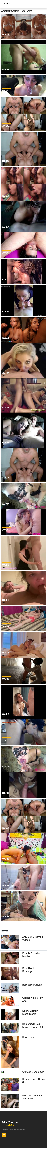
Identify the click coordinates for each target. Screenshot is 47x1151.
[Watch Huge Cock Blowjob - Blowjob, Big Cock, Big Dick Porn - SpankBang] (10, 1051)
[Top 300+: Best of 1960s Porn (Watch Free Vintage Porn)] (10, 1027)
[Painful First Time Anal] (10, 1101)
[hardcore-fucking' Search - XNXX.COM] (10, 988)
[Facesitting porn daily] (3, 1072)
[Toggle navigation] (4, 1135)
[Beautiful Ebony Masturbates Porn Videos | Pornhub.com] (10, 1014)
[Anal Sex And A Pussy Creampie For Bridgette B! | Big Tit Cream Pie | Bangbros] (10, 942)
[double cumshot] (10, 958)
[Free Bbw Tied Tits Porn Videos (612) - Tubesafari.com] (10, 973)
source (4, 37)
